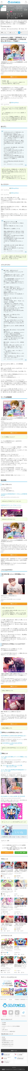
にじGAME (20, 1054)
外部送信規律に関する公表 (7, 1044)
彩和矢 (4, 28)
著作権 (3, 1037)
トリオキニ (7, 1062)
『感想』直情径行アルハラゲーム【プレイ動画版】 (7, 925)
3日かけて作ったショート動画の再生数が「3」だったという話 (20, 966)
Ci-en (7, 1058)
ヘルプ (3, 1028)
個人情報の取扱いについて (7, 1042)
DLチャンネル (14, 2)
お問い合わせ (5, 1029)
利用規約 (4, 1024)
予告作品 (22, 28)
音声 (17, 17)
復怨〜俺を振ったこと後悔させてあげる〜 (11, 711)
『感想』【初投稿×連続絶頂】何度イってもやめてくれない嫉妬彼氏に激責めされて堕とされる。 (20, 872)
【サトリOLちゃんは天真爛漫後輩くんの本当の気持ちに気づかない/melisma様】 (7, 872)
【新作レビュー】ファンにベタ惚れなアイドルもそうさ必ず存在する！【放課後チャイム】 (7, 908)
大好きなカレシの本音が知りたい (9, 595)
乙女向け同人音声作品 (13, 28)
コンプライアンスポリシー (7, 1046)
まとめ (10, 999)
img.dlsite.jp (6, 104)
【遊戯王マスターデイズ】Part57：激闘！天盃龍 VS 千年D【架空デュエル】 (7, 890)
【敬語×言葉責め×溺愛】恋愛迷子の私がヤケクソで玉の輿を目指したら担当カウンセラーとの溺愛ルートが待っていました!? (14, 675)
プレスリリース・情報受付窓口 (8, 1031)
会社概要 (4, 1022)
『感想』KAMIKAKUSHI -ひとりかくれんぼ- (20, 924)
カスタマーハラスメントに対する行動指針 (11, 1026)
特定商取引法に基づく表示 (7, 1040)
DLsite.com (7, 1054)
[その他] (21, 33)
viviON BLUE (20, 1058)
